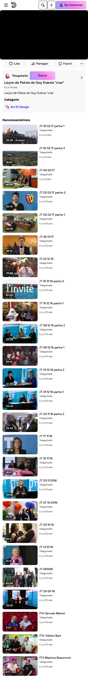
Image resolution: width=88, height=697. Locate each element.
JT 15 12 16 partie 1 (51, 303)
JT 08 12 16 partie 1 (51, 347)
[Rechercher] (43, 5)
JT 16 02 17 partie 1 (51, 126)
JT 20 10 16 (46, 525)
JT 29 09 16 (47, 591)
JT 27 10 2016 (48, 502)
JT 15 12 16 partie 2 (51, 281)
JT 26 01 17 (46, 237)
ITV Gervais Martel (52, 613)
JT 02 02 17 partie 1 (52, 215)
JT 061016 (46, 569)
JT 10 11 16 (46, 458)
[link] (16, 75)
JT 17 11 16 (45, 436)
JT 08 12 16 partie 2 (52, 325)
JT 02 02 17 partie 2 (52, 192)
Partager (42, 64)
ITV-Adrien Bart (50, 636)
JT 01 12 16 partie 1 (51, 392)
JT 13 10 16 (46, 547)
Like (17, 64)
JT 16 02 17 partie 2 (52, 148)
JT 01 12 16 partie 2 (51, 370)
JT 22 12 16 (46, 259)
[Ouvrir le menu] (6, 5)
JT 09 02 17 (47, 170)
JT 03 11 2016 (48, 480)
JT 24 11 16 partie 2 (51, 414)
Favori (67, 64)
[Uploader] (51, 5)
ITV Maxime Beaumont (55, 658)
